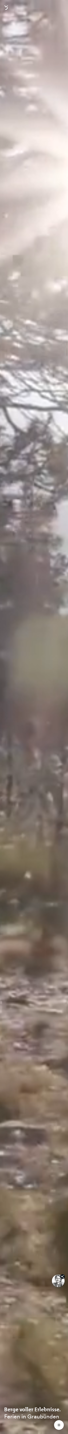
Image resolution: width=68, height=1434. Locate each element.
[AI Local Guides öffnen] (58, 1281)
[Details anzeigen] (62, 1276)
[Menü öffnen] (59, 1425)
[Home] (6, 10)
